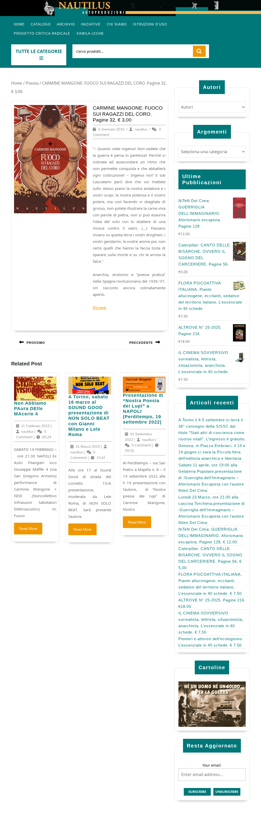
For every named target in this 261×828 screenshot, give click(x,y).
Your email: (211, 765)
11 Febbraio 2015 (35, 426)
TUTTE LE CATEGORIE (39, 51)
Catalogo (41, 24)
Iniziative (91, 24)
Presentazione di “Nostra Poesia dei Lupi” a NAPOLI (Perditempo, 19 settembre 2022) (143, 409)
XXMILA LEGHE (90, 33)
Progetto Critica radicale (42, 33)
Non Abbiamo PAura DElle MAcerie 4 (30, 409)
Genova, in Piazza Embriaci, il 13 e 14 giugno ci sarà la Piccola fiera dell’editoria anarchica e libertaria (211, 452)
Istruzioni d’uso (150, 24)
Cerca (199, 51)
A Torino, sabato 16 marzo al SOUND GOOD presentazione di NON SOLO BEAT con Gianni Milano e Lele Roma (89, 415)
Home (19, 24)
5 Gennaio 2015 (111, 129)
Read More (30, 529)
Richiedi (99, 308)
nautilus (141, 129)
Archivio (66, 24)
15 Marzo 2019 (87, 446)
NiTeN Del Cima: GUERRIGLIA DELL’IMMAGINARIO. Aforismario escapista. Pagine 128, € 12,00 (210, 535)
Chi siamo (117, 24)
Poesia (32, 83)
